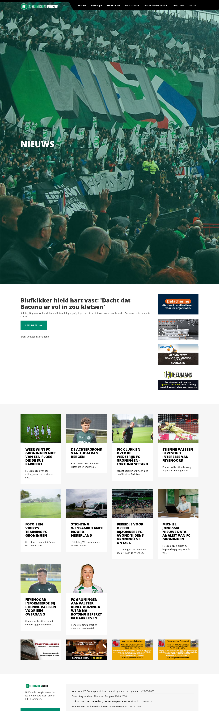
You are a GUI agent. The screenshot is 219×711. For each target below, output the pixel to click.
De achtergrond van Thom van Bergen (92, 619)
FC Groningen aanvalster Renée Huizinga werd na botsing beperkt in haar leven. (115, 660)
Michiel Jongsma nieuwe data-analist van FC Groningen (101, 650)
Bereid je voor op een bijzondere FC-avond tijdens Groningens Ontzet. (109, 645)
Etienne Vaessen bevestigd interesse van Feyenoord (99, 629)
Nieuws (82, 5)
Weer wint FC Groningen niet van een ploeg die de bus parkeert (106, 614)
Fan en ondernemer (155, 5)
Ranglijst (96, 5)
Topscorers (113, 5)
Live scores (178, 5)
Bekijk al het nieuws (38, 635)
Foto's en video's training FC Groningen (93, 634)
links (196, 688)
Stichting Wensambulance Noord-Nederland (96, 639)
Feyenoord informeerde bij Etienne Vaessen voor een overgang (105, 655)
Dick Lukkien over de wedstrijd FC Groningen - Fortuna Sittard (105, 624)
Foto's (192, 5)
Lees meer (31, 325)
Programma (132, 5)
